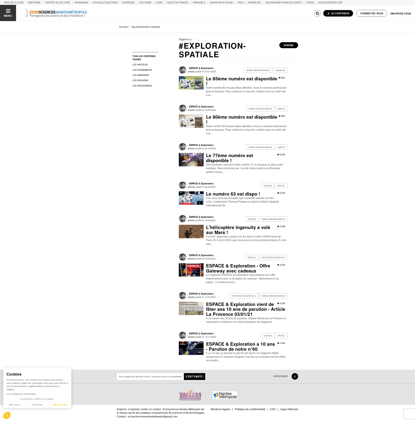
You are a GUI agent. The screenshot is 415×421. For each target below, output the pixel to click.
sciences (280, 70)
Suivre (289, 45)
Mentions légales (220, 409)
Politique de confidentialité (250, 409)
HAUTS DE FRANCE (177, 2)
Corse (310, 2)
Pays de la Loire (14, 2)
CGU (273, 409)
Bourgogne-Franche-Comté (284, 2)
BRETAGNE (34, 2)
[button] (7, 415)
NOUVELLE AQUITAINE (105, 2)
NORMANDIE (81, 2)
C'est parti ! (194, 376)
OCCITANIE (145, 2)
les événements (142, 69)
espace (281, 108)
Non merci (14, 404)
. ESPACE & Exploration (201, 68)
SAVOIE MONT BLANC (221, 2)
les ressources (142, 85)
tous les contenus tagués (143, 58)
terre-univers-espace (258, 70)
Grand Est (254, 2)
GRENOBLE (199, 2)
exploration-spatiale (273, 257)
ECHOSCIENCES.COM (330, 2)
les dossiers (140, 80)
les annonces (140, 75)
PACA (241, 2)
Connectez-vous (371, 13)
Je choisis (37, 404)
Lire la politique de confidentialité (21, 394)
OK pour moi (60, 404)
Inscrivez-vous (400, 13)
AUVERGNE (128, 2)
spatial (281, 185)
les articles (140, 64)
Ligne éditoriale (289, 409)
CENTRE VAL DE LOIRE (57, 2)
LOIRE (159, 2)
